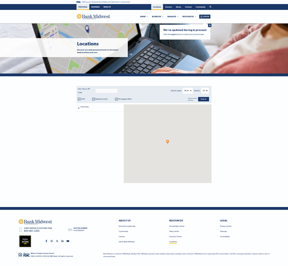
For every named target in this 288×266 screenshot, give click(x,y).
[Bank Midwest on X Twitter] (57, 241)
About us (124, 220)
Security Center (175, 237)
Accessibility (225, 237)
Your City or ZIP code (84, 90)
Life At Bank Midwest (127, 242)
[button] (210, 6)
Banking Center (102, 99)
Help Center (174, 231)
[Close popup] (209, 25)
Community (123, 231)
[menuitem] (82, 7)
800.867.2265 (31, 231)
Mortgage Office (125, 99)
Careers (122, 237)
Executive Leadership (127, 226)
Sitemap (223, 231)
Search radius (176, 91)
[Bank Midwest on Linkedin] (62, 241)
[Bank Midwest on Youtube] (67, 241)
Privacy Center (226, 226)
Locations (173, 242)
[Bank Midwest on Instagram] (51, 241)
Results (197, 91)
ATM (83, 99)
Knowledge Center (176, 226)
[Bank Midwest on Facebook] (46, 241)
